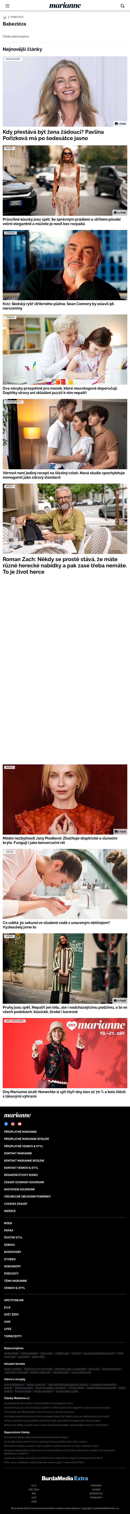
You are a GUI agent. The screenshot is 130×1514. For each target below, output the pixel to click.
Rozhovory (12, 1252)
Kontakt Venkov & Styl (21, 1167)
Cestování (76, 1353)
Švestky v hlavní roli (36, 1384)
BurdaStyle (96, 1493)
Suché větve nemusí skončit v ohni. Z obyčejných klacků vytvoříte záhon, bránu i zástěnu (45, 1442)
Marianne (96, 1485)
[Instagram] (13, 1124)
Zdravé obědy (38, 1356)
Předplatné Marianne (20, 1131)
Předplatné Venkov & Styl (23, 1146)
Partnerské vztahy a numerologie (70, 1369)
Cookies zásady (15, 1203)
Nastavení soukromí (19, 1189)
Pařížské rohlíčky (76, 1388)
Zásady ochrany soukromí (24, 1182)
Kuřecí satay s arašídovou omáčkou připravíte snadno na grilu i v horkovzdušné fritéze (44, 1462)
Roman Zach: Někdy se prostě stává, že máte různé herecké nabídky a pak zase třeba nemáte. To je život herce (56, 1425)
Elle (7, 1307)
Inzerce (10, 1211)
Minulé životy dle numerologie (38, 1369)
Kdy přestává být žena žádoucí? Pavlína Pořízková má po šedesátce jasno (38, 1403)
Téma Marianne (15, 1280)
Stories (10, 1259)
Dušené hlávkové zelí (14, 1384)
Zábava (9, 1244)
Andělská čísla (62, 1353)
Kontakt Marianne (18, 1153)
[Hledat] (122, 5)
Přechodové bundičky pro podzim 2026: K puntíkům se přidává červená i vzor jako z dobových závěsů (51, 1446)
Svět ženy (11, 1314)
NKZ (34, 1493)
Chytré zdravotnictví (111, 1369)
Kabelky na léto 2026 (40, 1372)
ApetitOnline (14, 1300)
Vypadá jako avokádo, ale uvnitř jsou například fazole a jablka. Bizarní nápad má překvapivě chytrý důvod (53, 1458)
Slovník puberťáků (29, 1353)
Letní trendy (23, 1356)
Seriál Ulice (94, 1369)
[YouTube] (20, 1124)
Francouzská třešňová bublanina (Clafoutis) (68, 1384)
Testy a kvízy (46, 1353)
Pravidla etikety (11, 1353)
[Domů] (65, 5)
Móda (8, 1223)
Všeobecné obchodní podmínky (27, 1196)
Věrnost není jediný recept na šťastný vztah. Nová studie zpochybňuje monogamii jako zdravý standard (52, 1420)
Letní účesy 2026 (61, 1372)
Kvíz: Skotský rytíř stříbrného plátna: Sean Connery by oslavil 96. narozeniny (39, 1412)
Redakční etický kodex (21, 1175)
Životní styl (13, 1237)
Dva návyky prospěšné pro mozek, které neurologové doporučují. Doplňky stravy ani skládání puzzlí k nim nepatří (56, 1416)
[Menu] (7, 5)
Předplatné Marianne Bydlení (26, 1139)
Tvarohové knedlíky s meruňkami (50, 1388)
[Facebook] (6, 1124)
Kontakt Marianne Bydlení (24, 1160)
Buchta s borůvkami (43, 1391)
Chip (7, 1321)
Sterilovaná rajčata (23, 1388)
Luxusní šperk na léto (81, 1372)
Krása (8, 1230)
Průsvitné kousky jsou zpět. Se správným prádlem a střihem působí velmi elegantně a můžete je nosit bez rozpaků (57, 1408)
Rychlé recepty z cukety (67, 1391)
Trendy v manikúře (12, 1369)
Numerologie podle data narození (99, 1353)
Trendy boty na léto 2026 (16, 1372)
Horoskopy (12, 1266)
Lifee (7, 1329)
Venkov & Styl (14, 1288)
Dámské (96, 1490)
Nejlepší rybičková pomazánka (101, 1388)
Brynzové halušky (23, 1391)
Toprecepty (13, 1336)
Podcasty (11, 1273)
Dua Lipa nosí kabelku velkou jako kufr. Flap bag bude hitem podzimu (36, 1437)
